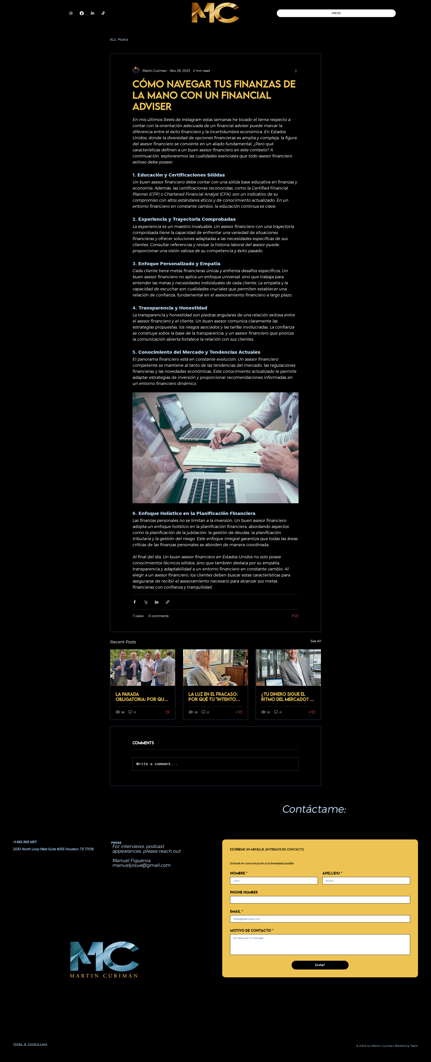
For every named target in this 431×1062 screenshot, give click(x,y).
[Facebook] (82, 13)
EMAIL (236, 911)
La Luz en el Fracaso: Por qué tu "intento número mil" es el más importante (213, 696)
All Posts (119, 39)
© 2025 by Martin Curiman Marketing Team (387, 1045)
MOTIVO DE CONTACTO (251, 930)
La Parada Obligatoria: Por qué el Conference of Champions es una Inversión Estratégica (142, 696)
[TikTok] (103, 13)
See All (315, 641)
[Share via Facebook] (134, 602)
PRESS (116, 842)
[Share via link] (167, 602)
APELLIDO (332, 873)
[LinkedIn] (92, 13)
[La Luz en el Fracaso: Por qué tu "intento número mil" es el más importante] (215, 667)
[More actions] (296, 70)
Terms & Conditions (30, 1044)
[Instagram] (71, 13)
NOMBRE (238, 873)
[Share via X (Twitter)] (145, 602)
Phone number (244, 892)
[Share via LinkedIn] (156, 602)
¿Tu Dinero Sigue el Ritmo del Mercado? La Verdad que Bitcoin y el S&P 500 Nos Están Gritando (288, 696)
